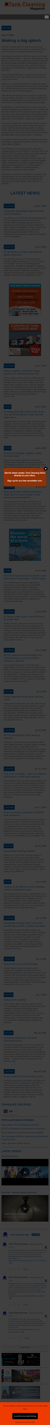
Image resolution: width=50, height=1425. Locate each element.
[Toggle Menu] (47, 17)
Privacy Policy (31, 1422)
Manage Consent (20, 1422)
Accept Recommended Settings (25, 1416)
